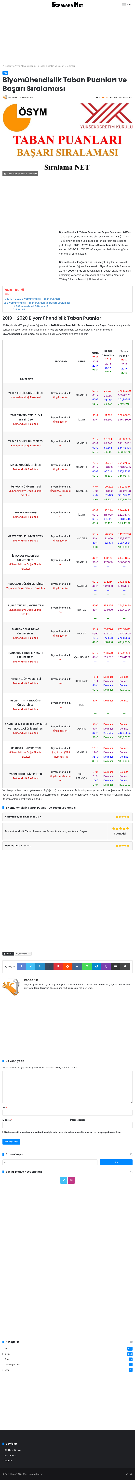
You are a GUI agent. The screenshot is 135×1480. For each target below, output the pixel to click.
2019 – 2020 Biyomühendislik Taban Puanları (33, 298)
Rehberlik (12, 97)
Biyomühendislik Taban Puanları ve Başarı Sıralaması (38, 302)
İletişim (8, 1460)
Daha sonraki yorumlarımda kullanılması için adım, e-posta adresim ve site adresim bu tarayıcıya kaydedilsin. (63, 1132)
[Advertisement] (67, 35)
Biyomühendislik (23, 954)
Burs (6, 1359)
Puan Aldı (20, 309)
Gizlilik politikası (12, 1450)
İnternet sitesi (77, 1119)
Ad (4, 1107)
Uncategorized (12, 1364)
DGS (6, 1369)
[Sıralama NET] (67, 4)
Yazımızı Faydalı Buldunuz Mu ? (34, 306)
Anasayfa (9, 66)
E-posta (7, 1119)
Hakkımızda (10, 1455)
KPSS (7, 1354)
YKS (18, 66)
